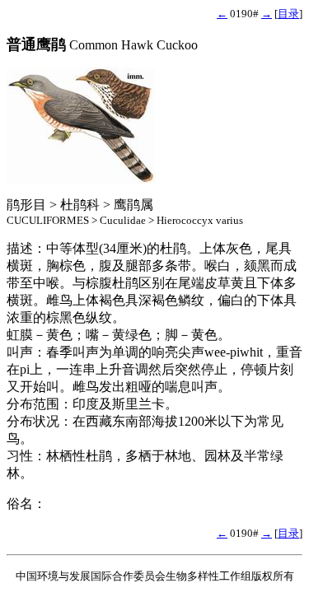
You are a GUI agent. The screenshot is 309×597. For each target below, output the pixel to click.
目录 (288, 13)
